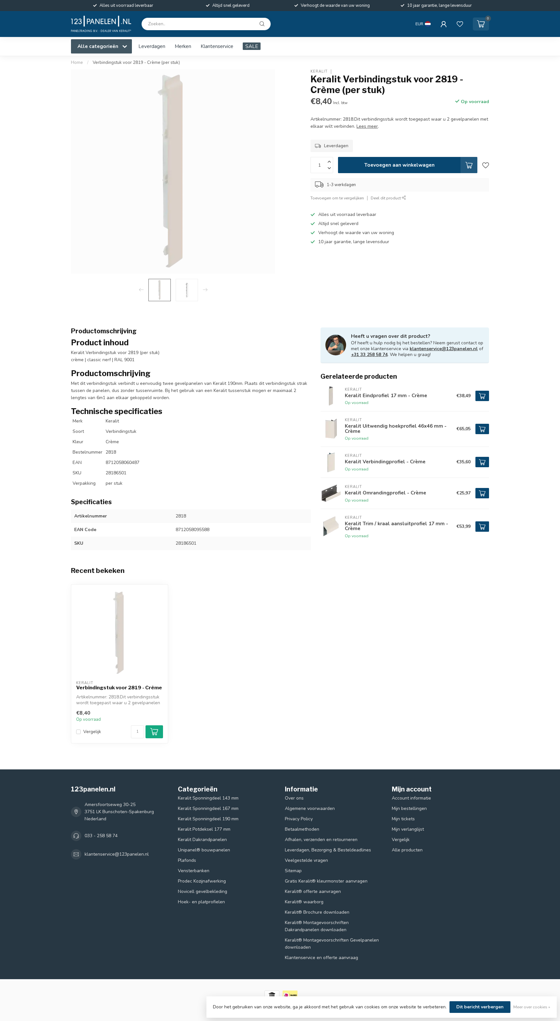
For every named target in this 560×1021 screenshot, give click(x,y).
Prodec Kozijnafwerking (202, 881)
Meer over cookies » (531, 1007)
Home (77, 62)
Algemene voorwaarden (310, 808)
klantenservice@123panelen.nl (444, 349)
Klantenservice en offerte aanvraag (321, 958)
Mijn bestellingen (409, 808)
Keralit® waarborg (304, 902)
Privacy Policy (299, 819)
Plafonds (187, 860)
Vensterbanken (193, 871)
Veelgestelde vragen (306, 860)
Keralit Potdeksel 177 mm (204, 829)
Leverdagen (151, 46)
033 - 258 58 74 (101, 836)
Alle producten (407, 850)
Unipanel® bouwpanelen (204, 850)
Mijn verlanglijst (408, 829)
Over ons (294, 798)
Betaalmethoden (302, 829)
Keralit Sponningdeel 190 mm (208, 819)
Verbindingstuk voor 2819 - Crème (119, 688)
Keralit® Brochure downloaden (317, 912)
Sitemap (293, 871)
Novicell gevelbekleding (202, 891)
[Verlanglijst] (460, 24)
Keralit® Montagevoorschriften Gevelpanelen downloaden (332, 943)
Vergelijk (92, 731)
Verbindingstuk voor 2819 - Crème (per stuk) (136, 62)
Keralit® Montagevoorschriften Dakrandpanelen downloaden (317, 926)
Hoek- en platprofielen (201, 902)
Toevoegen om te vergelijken (337, 198)
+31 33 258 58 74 (369, 354)
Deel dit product (386, 198)
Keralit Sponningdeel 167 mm (208, 808)
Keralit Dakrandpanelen (202, 840)
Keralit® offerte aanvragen (313, 891)
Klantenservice (217, 46)
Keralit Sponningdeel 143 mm (208, 798)
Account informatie (411, 798)
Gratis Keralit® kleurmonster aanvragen (326, 881)
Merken (183, 46)
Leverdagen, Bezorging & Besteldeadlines (328, 850)
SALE (251, 46)
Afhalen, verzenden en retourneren (321, 840)
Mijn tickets (403, 819)
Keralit (319, 71)
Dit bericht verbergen (480, 1007)
